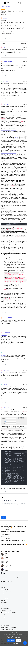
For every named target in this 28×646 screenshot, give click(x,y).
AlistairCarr (5, 18)
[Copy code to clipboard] (26, 224)
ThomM (6, 561)
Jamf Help (3, 587)
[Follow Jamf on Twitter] (1, 581)
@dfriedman (3, 355)
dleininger (5, 352)
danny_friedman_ (6, 104)
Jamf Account (4, 602)
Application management (6, 614)
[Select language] (18, 3)
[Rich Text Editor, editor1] (14, 508)
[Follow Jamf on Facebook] (11, 581)
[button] (2, 3)
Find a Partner (4, 600)
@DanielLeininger (4, 372)
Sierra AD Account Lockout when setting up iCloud (12, 540)
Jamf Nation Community (6, 591)
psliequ (4, 47)
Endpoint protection (5, 625)
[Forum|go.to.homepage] (7, 3)
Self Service (3, 621)
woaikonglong (8, 565)
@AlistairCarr (4, 335)
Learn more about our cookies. (14, 637)
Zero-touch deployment (6, 610)
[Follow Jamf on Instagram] (9, 581)
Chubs (6, 553)
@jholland (17, 137)
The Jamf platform (5, 608)
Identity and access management (8, 623)
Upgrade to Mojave (5, 536)
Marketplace (3, 596)
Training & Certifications (6, 589)
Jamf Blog (3, 593)
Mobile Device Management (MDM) (8, 612)
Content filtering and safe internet (8, 629)
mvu (6, 568)
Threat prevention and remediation (8, 627)
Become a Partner (4, 598)
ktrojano (6, 557)
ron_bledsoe (5, 81)
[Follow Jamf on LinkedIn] (4, 581)
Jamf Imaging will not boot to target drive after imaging (13, 544)
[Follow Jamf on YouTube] (6, 581)
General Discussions (6, 6)
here (4, 138)
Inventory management (6, 616)
